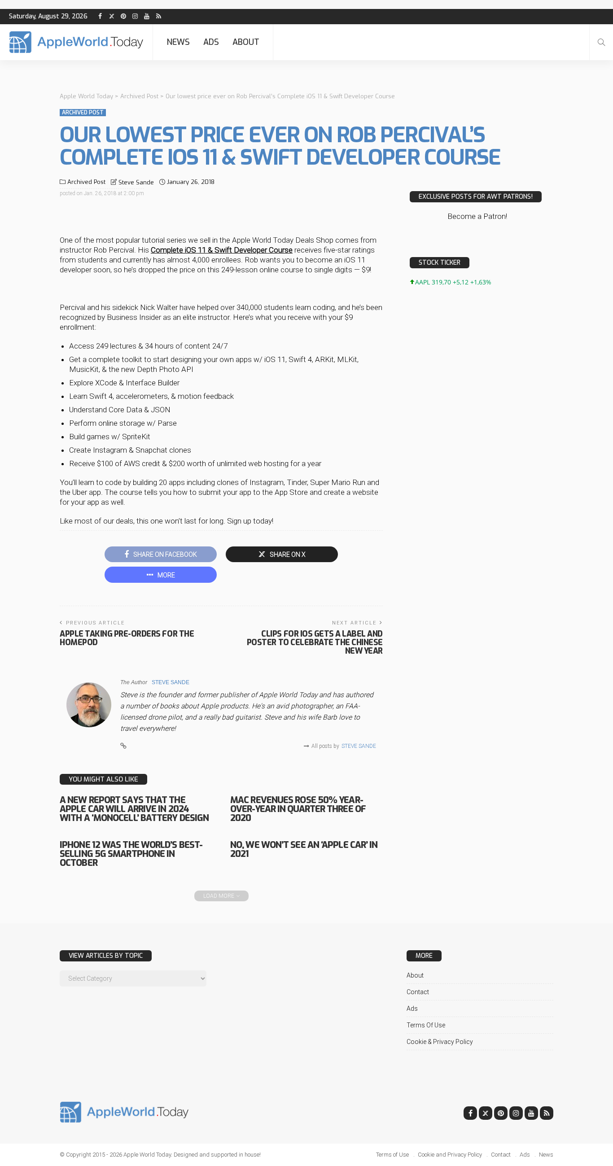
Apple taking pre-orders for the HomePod (127, 638)
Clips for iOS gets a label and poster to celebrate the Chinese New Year (315, 642)
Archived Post (83, 112)
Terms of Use (426, 1025)
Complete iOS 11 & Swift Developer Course (222, 249)
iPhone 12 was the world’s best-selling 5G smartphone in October (131, 854)
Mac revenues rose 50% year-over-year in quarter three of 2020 (298, 809)
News (178, 42)
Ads (211, 42)
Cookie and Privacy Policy (450, 1154)
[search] (601, 42)
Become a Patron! (477, 216)
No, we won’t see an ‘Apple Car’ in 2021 (303, 849)
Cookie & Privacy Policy (440, 1041)
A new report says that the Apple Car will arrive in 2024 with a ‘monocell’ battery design (134, 809)
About (245, 42)
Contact (418, 992)
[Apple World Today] (76, 42)
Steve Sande (136, 182)
